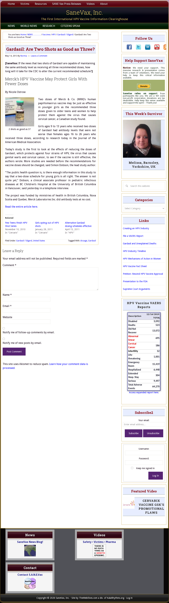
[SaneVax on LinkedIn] (145, 49)
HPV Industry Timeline (134, 251)
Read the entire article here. (21, 206)
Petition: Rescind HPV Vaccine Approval (143, 274)
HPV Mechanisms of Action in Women (142, 258)
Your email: (143, 420)
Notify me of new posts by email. (22, 343)
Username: (144, 448)
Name (7, 294)
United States (39, 241)
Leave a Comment (39, 56)
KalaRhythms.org (115, 598)
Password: (144, 458)
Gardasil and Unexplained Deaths (139, 243)
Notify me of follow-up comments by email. (28, 332)
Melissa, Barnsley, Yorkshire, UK (144, 165)
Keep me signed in (145, 468)
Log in (129, 598)
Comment (9, 265)
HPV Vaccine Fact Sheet (135, 266)
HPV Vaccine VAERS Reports (144, 305)
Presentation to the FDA (135, 281)
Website (7, 317)
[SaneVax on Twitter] (136, 49)
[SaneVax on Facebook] (129, 49)
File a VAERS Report (133, 236)
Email (7, 306)
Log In (155, 475)
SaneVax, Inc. (84, 12)
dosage (83, 241)
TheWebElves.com (88, 598)
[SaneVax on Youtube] (155, 49)
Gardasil (92, 241)
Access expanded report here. (144, 392)
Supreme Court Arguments (136, 289)
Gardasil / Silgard (24, 241)
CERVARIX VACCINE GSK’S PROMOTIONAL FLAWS (151, 507)
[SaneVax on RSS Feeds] (164, 49)
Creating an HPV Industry (136, 228)
